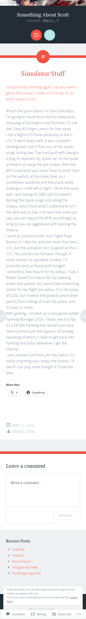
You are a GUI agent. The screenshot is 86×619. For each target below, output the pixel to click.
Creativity (18, 549)
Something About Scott (43, 14)
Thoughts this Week (25, 567)
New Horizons (21, 561)
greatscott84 (23, 432)
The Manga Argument (26, 573)
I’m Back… (19, 555)
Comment (65, 515)
